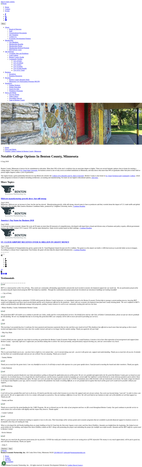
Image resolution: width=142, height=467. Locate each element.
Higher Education (15, 87)
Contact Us (13, 37)
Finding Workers (14, 85)
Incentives (12, 74)
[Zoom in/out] (8, 252)
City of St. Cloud (19, 70)
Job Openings (13, 35)
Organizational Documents (18, 33)
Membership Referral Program (19, 48)
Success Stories (14, 94)
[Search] (1, 270)
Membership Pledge (15, 46)
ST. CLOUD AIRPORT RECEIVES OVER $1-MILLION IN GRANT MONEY (35, 242)
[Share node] (1, 255)
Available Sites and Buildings (18, 53)
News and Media (10, 93)
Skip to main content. (8, 2)
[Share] (4, 252)
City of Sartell (17, 66)
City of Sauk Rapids (20, 68)
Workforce (8, 83)
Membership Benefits (16, 44)
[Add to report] (2, 274)
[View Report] (4, 274)
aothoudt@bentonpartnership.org (74, 452)
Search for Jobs (14, 89)
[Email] (6, 266)
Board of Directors (15, 29)
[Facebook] (5, 259)
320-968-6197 (58, 452)
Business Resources (15, 76)
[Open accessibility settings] (4, 463)
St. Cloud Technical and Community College (120, 176)
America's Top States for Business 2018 (17, 220)
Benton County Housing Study (19, 79)
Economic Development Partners (20, 38)
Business (8, 72)
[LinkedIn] (5, 262)
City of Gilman (18, 63)
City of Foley (17, 61)
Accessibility (9, 462)
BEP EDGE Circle (15, 50)
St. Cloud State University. (29, 170)
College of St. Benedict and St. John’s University (68, 176)
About (7, 27)
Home (7, 7)
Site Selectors (9, 51)
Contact (7, 9)
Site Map (8, 460)
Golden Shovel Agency (75, 465)
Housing (8, 78)
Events (7, 11)
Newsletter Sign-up (15, 98)
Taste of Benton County (17, 100)
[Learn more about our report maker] (6, 274)
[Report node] (1, 272)
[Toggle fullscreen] (6, 252)
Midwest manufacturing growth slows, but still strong (23, 199)
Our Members (13, 42)
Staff (10, 31)
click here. (94, 178)
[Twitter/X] (6, 261)
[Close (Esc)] (1, 252)
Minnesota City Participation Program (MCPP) (24, 81)
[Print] (6, 264)
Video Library (13, 96)
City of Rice (17, 65)
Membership (9, 40)
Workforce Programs (16, 91)
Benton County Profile (16, 57)
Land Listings (13, 55)
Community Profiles (15, 59)
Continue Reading (79, 206)
